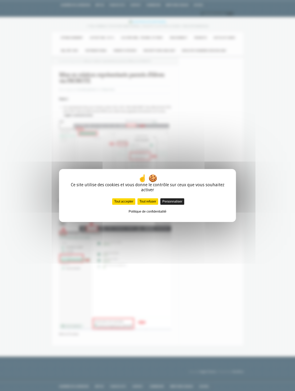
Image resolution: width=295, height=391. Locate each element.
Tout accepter (123, 201)
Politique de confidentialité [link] (147, 211)
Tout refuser (147, 201)
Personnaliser (172, 201)
